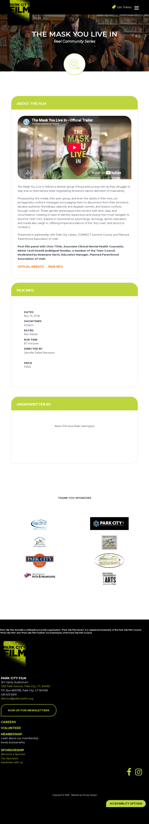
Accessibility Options (126, 803)
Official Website (31, 266)
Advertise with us (12, 762)
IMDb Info (55, 266)
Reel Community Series (74, 41)
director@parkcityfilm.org (17, 698)
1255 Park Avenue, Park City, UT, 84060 (25, 686)
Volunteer (11, 728)
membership (11, 734)
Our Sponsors (9, 758)
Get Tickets (124, 7)
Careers (8, 722)
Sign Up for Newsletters (28, 710)
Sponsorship (12, 750)
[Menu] (137, 8)
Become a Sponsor (13, 754)
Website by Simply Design (84, 795)
